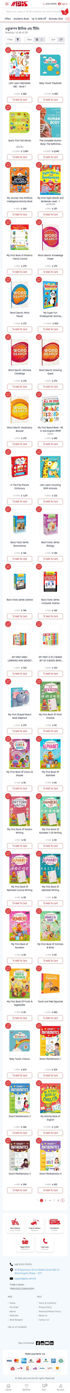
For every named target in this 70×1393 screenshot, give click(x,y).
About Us (42, 1315)
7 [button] (54, 1200)
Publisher (13, 1315)
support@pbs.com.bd (25, 1278)
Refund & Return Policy (49, 1311)
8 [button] (58, 1200)
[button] (37, 1200)
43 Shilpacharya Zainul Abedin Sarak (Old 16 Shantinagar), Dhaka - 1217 (37, 1271)
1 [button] (41, 1200)
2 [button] (45, 1200)
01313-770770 (51, 4)
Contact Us (43, 1319)
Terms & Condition (46, 1303)
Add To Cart (21, 99)
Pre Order (13, 1307)
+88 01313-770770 (23, 1264)
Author (12, 1311)
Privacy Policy (44, 1307)
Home (11, 1303)
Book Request (15, 1319)
